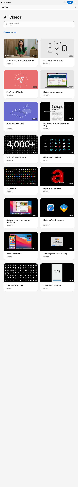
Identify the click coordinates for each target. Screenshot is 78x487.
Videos (5, 7)
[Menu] (75, 2)
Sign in (70, 2)
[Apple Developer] (6, 2)
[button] (64, 2)
